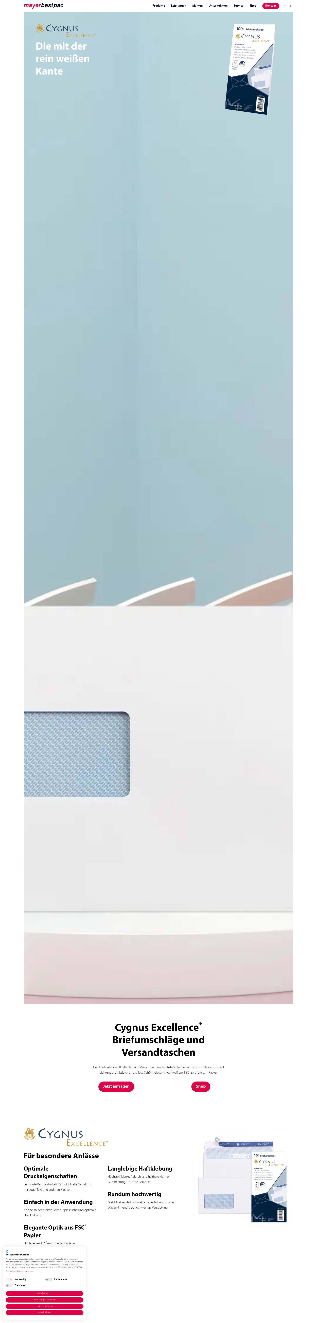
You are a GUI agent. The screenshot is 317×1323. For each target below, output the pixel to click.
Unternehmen (218, 5)
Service (239, 5)
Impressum (29, 1271)
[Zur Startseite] (43, 6)
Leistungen (178, 5)
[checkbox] (9, 1279)
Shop (252, 5)
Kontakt (270, 5)
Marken (197, 5)
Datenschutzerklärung (14, 1271)
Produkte (159, 5)
